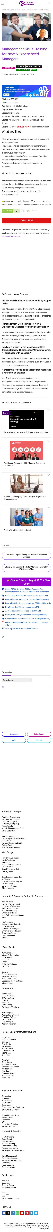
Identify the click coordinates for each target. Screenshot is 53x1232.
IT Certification (9, 947)
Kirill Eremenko (7, 1069)
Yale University (7, 902)
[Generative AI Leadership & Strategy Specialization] (26, 419)
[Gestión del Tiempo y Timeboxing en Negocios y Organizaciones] (26, 483)
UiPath (4, 1019)
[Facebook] (4, 1213)
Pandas (5, 843)
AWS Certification (9, 953)
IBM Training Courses (10, 908)
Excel (11, 1117)
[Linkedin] (31, 1213)
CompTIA (5, 960)
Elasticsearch (7, 981)
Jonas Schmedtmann (10, 1067)
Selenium (5, 1017)
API (13, 1022)
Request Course (8, 1185)
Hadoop (17, 847)
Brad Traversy (7, 1049)
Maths (11, 884)
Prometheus (18, 981)
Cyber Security (7, 1139)
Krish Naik (5, 1060)
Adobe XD (5, 865)
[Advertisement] (26, 264)
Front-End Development (11, 817)
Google (4, 962)
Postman (12, 1024)
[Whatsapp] (17, 1213)
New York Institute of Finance (13, 915)
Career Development (10, 1158)
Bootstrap (11, 860)
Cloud (14, 979)
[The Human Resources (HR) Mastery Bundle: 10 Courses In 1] (26, 450)
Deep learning (7, 877)
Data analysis (7, 838)
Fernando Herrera (9, 1073)
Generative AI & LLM (9, 886)
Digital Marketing (8, 869)
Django (11, 828)
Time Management (9, 1156)
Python (4, 845)
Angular (10, 826)
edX (13, 740)
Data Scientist (8, 830)
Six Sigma (13, 964)
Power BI (5, 1115)
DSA (3, 998)
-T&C (47, 1227)
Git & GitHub (6, 822)
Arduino (12, 1126)
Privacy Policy (44, 1229)
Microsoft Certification (10, 955)
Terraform (6, 976)
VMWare (5, 1126)
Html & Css (6, 858)
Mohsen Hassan (8, 1051)
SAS (10, 845)
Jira (9, 1019)
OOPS (4, 1000)
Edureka (39, 740)
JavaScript (15, 858)
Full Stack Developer (12, 811)
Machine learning (8, 836)
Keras (7, 879)
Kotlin (4, 1003)
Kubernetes (12, 974)
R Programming (8, 888)
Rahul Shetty (7, 1062)
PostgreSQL (15, 824)
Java (4, 994)
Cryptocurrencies (8, 1107)
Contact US (42, 1227)
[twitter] (8, 1213)
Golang (9, 1005)
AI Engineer (7, 871)
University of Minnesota (11, 906)
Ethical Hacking (8, 1141)
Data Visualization (20, 838)
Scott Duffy (6, 1044)
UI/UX (4, 860)
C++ (7, 994)
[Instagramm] (13, 1213)
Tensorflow (17, 877)
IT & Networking (8, 1137)
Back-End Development (11, 819)
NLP (3, 879)
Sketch (18, 865)
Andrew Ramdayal (9, 1064)
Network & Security (11, 1131)
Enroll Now (26, 220)
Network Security (8, 1144)
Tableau (5, 1117)
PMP (3, 964)
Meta (4, 917)
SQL (3, 841)
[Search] (49, 3)
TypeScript (10, 996)
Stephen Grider (8, 1076)
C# (11, 994)
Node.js (5, 828)
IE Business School (9, 933)
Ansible (14, 976)
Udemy (33, 70)
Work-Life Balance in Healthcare (17, 530)
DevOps (5, 966)
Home (4, 10)
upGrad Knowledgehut (10, 1199)
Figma (12, 865)
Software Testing (10, 1007)
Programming (8, 988)
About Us (5, 1181)
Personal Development (33, 66)
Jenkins (5, 972)
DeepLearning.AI (8, 935)
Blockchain (20, 1107)
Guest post (6, 1183)
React (4, 826)
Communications (8, 1167)
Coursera (14, 734)
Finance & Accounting (12, 1090)
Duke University (8, 926)
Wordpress (6, 862)
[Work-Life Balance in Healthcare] (26, 517)
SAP (3, 1122)
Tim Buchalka (7, 1046)
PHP (3, 996)
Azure (8, 979)
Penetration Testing (9, 1146)
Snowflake (6, 1120)
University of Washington (11, 931)
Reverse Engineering (10, 1148)
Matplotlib (18, 843)
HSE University (7, 922)
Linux (4, 1124)
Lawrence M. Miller (23, 70)
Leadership (20, 66)
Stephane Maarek (9, 1040)
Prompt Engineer (16, 881)
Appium (5, 1024)
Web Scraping (7, 1013)
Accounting (6, 1096)
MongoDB (5, 824)
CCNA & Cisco (7, 957)
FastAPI (5, 884)
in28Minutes (6, 1053)
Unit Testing (6, 1022)
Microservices (7, 983)
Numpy (11, 843)
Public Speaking (8, 1165)
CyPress (13, 1017)
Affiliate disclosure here (11, 237)
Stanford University (9, 911)
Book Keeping (7, 1105)
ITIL (7, 964)
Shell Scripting (12, 1124)
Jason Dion (6, 1042)
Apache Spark (7, 847)
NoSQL (8, 841)
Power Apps (14, 1115)
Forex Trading (7, 1103)
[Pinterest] (27, 1213)
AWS (4, 979)
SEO (17, 869)
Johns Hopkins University (11, 924)
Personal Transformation (11, 1160)
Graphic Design (7, 867)
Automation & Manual (10, 1015)
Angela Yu (6, 1037)
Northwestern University (11, 904)
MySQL (14, 822)
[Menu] (3, 3)
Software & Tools (10, 1109)
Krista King (6, 1078)
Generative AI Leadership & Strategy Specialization (26, 432)
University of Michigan (10, 929)
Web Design (8, 852)
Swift (4, 1005)
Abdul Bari (6, 1055)
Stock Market (7, 1101)
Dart (8, 1003)
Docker (4, 974)
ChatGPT (5, 881)
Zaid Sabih (6, 1071)
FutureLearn (39, 734)
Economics (6, 1098)
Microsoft (5, 938)
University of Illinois (9, 913)
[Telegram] (36, 1213)
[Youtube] (22, 1213)
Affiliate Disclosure (9, 1187)
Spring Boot (19, 828)
